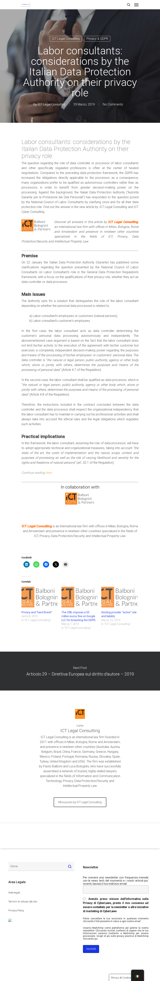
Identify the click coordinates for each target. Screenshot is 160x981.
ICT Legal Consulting (66, 38)
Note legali (14, 892)
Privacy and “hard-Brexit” (36, 612)
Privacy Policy (16, 910)
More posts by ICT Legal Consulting (80, 802)
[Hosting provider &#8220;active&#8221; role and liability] (119, 597)
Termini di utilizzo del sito (22, 901)
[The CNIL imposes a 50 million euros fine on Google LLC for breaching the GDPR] (79, 597)
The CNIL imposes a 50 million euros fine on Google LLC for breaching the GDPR (78, 616)
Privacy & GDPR (97, 38)
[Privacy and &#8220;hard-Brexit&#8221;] (39, 597)
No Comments (113, 104)
